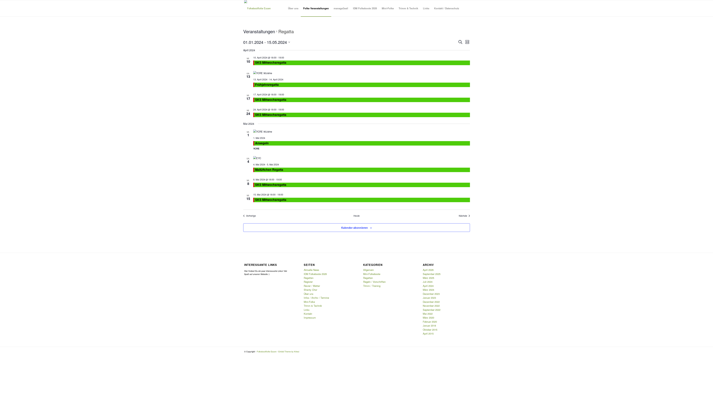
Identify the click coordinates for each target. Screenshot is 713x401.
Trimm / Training (371, 286)
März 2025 (428, 278)
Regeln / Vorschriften (374, 281)
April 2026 (428, 270)
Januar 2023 (429, 297)
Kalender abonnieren (354, 227)
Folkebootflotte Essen (266, 351)
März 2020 (428, 317)
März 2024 (428, 289)
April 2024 (428, 286)
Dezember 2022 (431, 302)
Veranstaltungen (259, 31)
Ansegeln (262, 143)
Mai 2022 (428, 313)
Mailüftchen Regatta (269, 169)
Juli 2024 (427, 281)
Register (308, 281)
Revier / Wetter (312, 286)
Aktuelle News (311, 270)
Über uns (308, 294)
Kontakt (308, 313)
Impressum (310, 317)
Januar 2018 (429, 325)
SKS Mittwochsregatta (270, 62)
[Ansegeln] (361, 131)
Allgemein (368, 270)
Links (307, 310)
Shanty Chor (310, 289)
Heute (357, 215)
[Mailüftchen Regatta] (361, 158)
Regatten (308, 278)
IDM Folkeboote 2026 (315, 274)
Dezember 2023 (431, 294)
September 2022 (431, 310)
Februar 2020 (430, 321)
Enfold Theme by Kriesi (288, 351)
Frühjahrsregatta (267, 84)
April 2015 (428, 333)
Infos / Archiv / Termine (316, 297)
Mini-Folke (309, 302)
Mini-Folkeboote (371, 274)
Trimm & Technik (313, 305)
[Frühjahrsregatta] (361, 73)
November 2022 (431, 305)
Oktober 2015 (430, 329)
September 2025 (431, 274)
